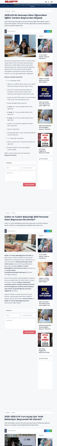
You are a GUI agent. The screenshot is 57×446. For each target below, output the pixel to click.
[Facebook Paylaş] (45, 31)
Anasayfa (7, 11)
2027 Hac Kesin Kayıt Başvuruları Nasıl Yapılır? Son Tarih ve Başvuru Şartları (33, 5)
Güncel (13, 11)
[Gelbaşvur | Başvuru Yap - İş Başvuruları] (11, 1)
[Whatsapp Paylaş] (50, 31)
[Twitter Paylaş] (48, 31)
